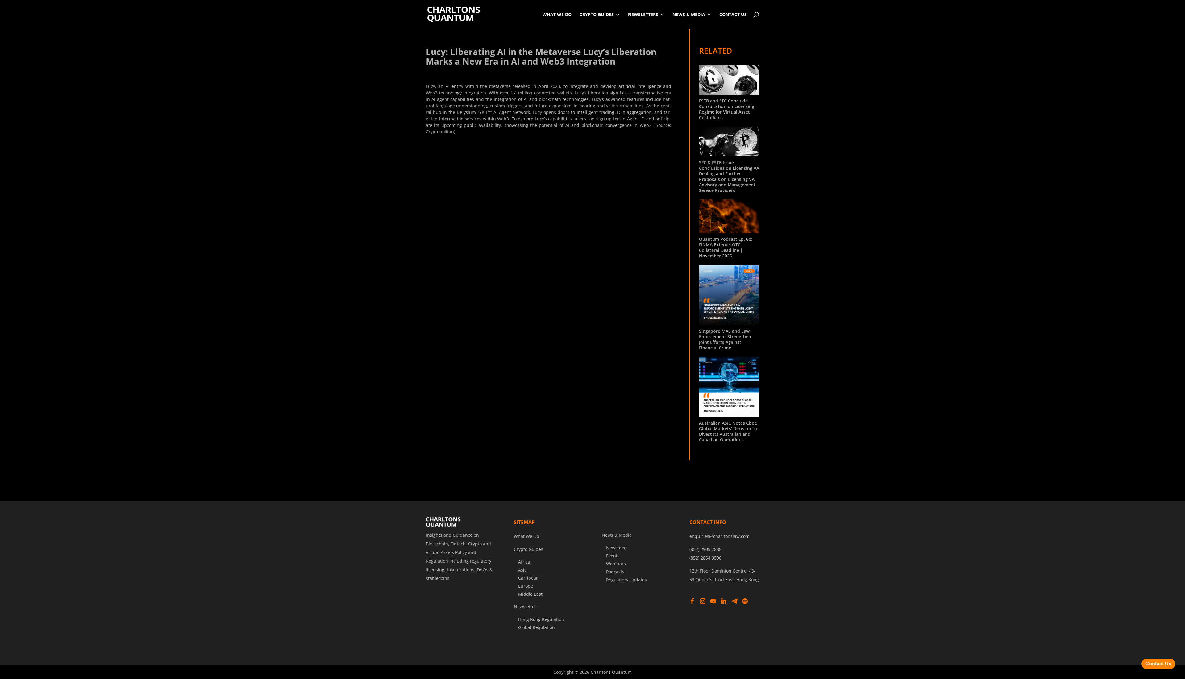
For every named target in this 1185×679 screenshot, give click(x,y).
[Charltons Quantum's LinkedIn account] (723, 602)
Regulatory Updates (626, 580)
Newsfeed (616, 548)
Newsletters (643, 14)
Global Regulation (536, 627)
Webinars (616, 564)
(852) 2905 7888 (705, 549)
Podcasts (615, 572)
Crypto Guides (597, 14)
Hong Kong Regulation (541, 619)
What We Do (557, 14)
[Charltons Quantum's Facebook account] (692, 602)
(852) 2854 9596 (705, 558)
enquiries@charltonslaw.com (719, 536)
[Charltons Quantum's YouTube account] (713, 602)
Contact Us (733, 14)
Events (613, 556)
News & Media (688, 14)
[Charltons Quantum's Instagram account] (702, 602)
